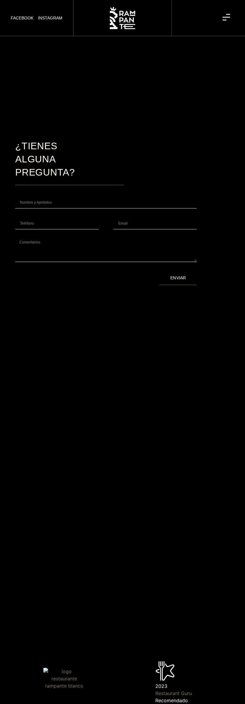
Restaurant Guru (173, 693)
